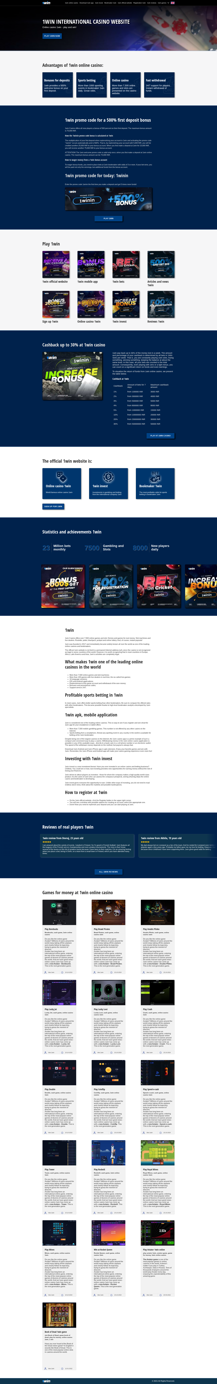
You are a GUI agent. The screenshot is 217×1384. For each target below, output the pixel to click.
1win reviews (151, 3)
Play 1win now (52, 36)
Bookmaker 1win (110, 3)
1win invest (99, 3)
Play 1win (108, 218)
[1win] (46, 1381)
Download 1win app (87, 3)
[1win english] (46, 3)
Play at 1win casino (160, 436)
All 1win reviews (108, 872)
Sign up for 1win (53, 506)
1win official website (125, 3)
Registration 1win (139, 3)
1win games (162, 3)
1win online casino (71, 3)
